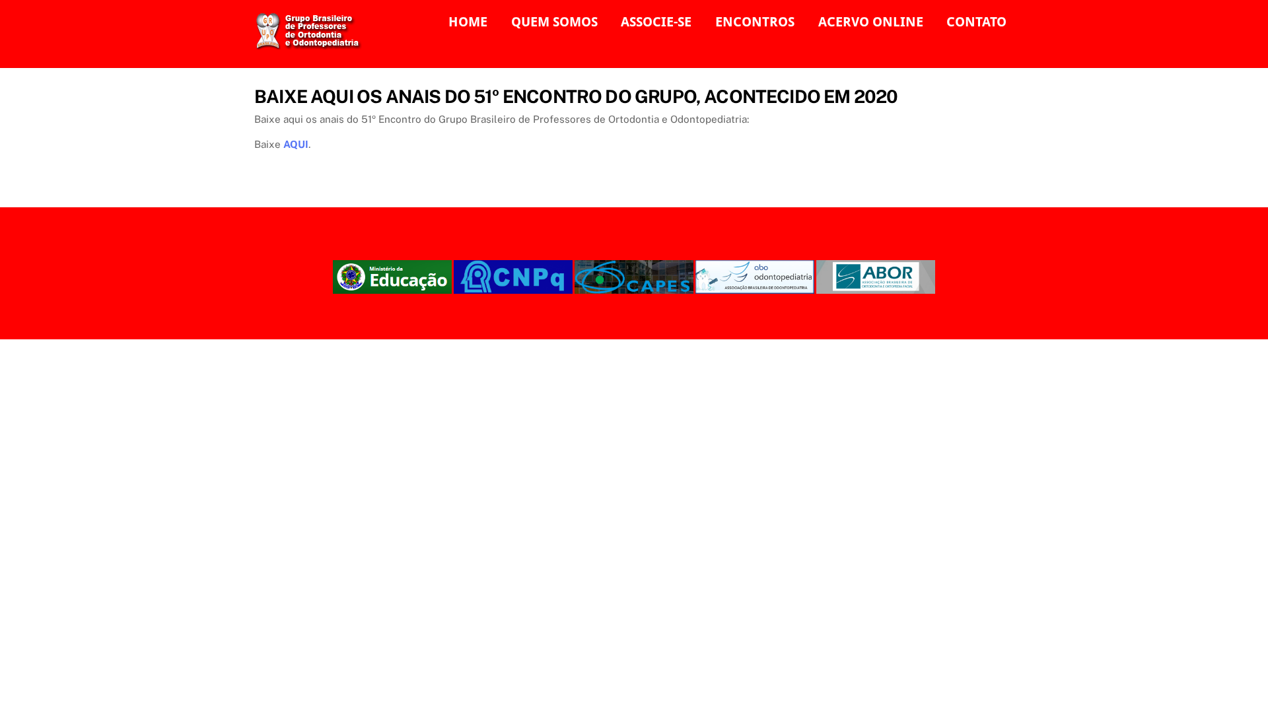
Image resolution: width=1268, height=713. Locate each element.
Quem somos (554, 22)
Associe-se (656, 22)
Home (467, 22)
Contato (976, 22)
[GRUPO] (312, 43)
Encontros (754, 22)
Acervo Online (870, 22)
